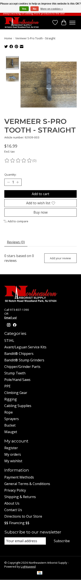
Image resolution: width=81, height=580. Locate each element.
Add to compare (18, 221)
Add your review (60, 258)
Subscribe (62, 540)
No (34, 8)
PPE (7, 386)
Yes (24, 8)
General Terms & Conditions (27, 483)
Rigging (10, 399)
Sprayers (11, 418)
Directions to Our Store (23, 516)
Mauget (10, 431)
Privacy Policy (15, 490)
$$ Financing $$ (16, 522)
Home (8, 38)
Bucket (10, 425)
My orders (12, 454)
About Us (11, 503)
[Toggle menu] (72, 22)
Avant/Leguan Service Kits (25, 347)
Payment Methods (19, 477)
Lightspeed (28, 566)
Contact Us (13, 509)
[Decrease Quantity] (8, 182)
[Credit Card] (39, 573)
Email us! (10, 317)
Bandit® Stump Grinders (24, 360)
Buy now (40, 212)
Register (11, 447)
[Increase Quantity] (17, 182)
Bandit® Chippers (18, 353)
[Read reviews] (18, 160)
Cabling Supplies (17, 405)
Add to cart (40, 193)
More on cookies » (51, 8)
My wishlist (13, 461)
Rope (8, 412)
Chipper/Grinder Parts (22, 366)
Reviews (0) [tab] (16, 242)
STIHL (9, 340)
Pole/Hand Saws (17, 379)
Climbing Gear (15, 392)
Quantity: (10, 174)
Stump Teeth (14, 373)
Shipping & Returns (20, 496)
